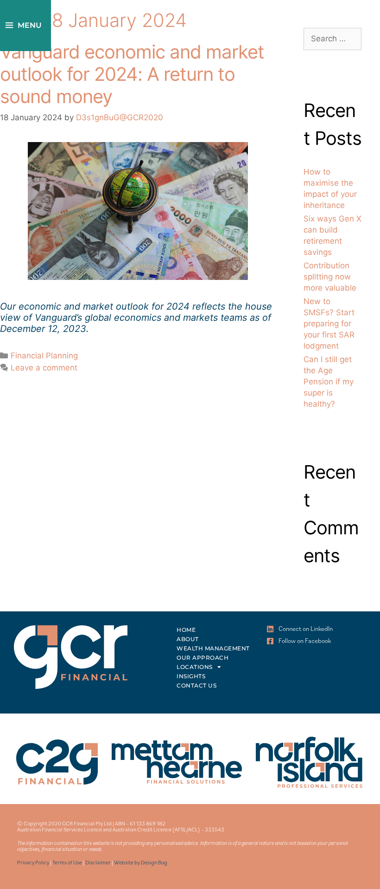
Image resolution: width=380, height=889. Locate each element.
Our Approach (202, 657)
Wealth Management (213, 648)
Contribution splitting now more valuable (330, 276)
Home (186, 629)
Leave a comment (44, 367)
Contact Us (196, 685)
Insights (191, 676)
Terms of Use (67, 862)
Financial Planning (44, 355)
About (188, 639)
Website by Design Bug (140, 862)
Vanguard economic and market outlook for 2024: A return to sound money (132, 74)
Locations (195, 666)
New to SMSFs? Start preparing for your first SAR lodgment (329, 323)
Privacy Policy (33, 862)
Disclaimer (98, 862)
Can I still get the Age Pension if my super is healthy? (329, 382)
